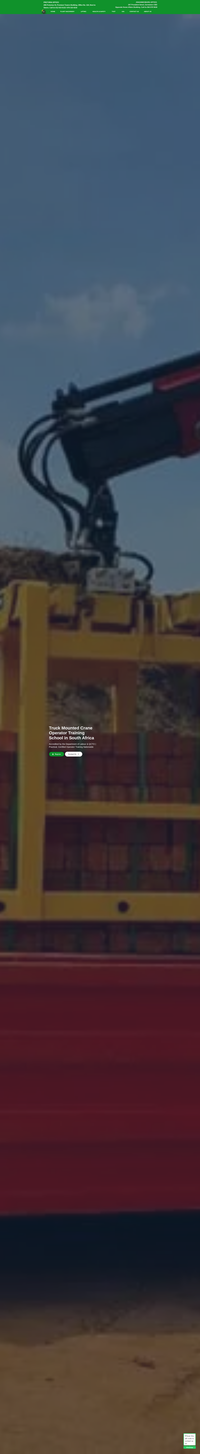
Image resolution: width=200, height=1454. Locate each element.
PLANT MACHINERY (67, 11)
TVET (113, 11)
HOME (53, 11)
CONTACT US (134, 11)
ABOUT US (147, 11)
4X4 (123, 11)
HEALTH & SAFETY (99, 11)
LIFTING (83, 11)
